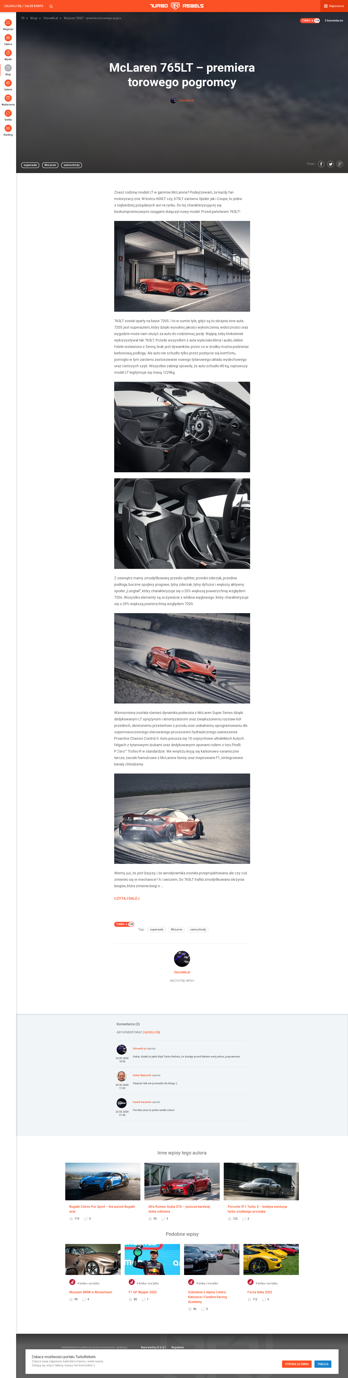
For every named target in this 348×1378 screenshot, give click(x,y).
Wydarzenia (8, 104)
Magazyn (8, 29)
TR (23, 18)
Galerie (8, 89)
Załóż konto (33, 6)
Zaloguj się (13, 6)
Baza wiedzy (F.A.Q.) (153, 1347)
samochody (72, 165)
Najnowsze (336, 6)
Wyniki (8, 59)
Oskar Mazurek (142, 1075)
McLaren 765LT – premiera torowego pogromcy (94, 18)
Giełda (8, 119)
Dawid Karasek (142, 1102)
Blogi (8, 74)
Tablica (8, 44)
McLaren (50, 165)
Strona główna (297, 1364)
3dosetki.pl (50, 18)
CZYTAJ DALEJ (126, 898)
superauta (30, 165)
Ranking (8, 134)
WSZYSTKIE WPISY (182, 980)
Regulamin (177, 1347)
